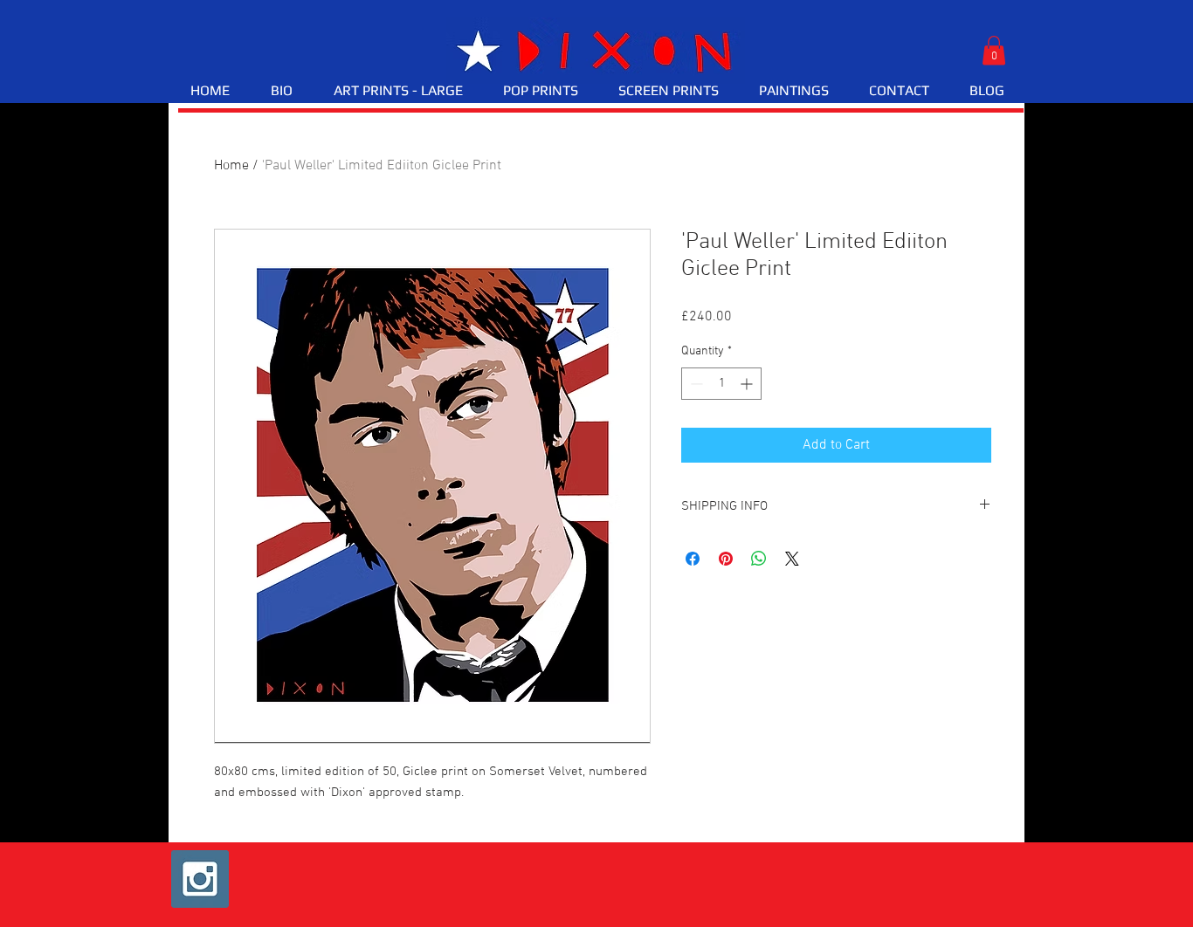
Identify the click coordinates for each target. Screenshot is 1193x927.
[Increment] (748, 383)
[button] (994, 50)
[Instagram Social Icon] (200, 879)
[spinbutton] (721, 383)
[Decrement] (695, 383)
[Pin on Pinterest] (725, 558)
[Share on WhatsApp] (758, 558)
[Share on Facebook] (692, 558)
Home (231, 166)
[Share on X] (792, 558)
